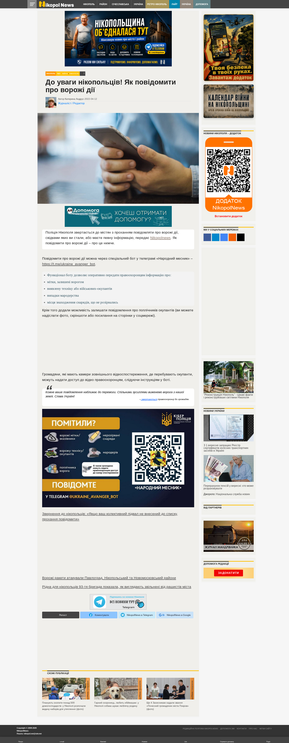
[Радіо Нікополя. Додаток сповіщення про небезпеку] (229, 47)
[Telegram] (215, 237)
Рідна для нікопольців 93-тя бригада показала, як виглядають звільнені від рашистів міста (116, 587)
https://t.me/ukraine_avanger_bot (68, 264)
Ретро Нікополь (157, 4)
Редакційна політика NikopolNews (200, 729)
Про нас (253, 729)
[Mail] (241, 237)
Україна (138, 4)
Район (103, 4)
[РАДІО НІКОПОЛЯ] (229, 101)
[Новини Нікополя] (56, 7)
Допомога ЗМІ (227, 729)
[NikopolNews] (118, 602)
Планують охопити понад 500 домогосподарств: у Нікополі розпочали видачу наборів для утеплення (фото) (64, 705)
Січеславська (120, 4)
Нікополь (89, 4)
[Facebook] (207, 237)
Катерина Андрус (74, 99)
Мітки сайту (266, 729)
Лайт (174, 4)
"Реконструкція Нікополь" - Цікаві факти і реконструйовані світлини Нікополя (228, 396)
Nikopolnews (160, 238)
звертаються (149, 399)
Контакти (242, 729)
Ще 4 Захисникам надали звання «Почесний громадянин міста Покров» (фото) (168, 705)
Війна (65, 74)
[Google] (224, 237)
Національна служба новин (233, 494)
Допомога (202, 4)
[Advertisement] (118, 346)
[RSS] (232, 237)
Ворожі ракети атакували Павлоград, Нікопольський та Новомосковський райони (109, 578)
